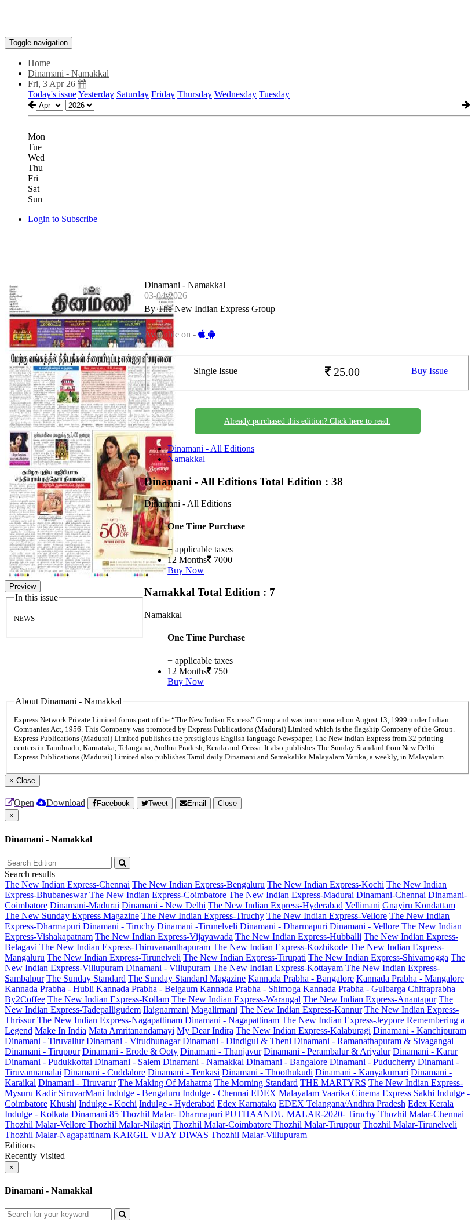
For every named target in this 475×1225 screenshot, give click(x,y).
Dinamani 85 (95, 1114)
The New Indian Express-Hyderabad (275, 905)
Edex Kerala (431, 1103)
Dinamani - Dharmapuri (283, 926)
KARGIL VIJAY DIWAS (161, 1135)
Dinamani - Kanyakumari (361, 1072)
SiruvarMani (81, 1093)
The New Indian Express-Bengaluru (198, 884)
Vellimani (362, 905)
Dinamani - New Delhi (164, 905)
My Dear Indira (205, 1030)
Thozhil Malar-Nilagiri (129, 1124)
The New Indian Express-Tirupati (244, 957)
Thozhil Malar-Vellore (46, 1124)
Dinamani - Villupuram (168, 968)
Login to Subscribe (62, 219)
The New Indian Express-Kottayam (278, 968)
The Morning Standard (256, 1083)
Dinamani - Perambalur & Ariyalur (327, 1051)
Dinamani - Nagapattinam (232, 1020)
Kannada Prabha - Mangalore (410, 978)
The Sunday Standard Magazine (187, 978)
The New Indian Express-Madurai (291, 895)
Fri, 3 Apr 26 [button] (53, 84)
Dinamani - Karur (425, 1051)
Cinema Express (381, 1093)
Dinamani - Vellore (364, 926)
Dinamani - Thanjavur (220, 1051)
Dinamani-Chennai (391, 895)
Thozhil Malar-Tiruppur (316, 1124)
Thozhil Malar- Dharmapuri (171, 1114)
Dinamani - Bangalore (286, 1062)
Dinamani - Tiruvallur (44, 1041)
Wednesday (235, 94)
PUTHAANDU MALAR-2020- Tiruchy (300, 1114)
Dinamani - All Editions (210, 448)
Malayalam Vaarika (314, 1093)
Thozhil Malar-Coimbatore (223, 1124)
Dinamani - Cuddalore (104, 1072)
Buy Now (185, 570)
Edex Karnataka (246, 1103)
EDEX (263, 1093)
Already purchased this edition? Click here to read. (307, 421)
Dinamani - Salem (127, 1062)
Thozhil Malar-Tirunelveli (410, 1124)
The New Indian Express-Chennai (67, 884)
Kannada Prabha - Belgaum (147, 989)
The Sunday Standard (86, 978)
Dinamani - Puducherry (372, 1062)
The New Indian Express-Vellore (326, 916)
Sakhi (424, 1093)
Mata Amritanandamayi (131, 1030)
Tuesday (274, 94)
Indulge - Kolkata (37, 1114)
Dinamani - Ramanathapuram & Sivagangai (374, 1041)
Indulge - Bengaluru (143, 1093)
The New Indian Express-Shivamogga (378, 957)
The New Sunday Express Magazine (72, 916)
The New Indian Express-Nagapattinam (109, 1020)
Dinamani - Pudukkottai (48, 1062)
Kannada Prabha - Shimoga (250, 989)
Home (39, 63)
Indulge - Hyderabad (177, 1103)
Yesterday (96, 94)
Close (227, 803)
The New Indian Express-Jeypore (343, 1020)
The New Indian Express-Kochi (325, 884)
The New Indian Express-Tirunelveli (114, 957)
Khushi (63, 1103)
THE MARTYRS (333, 1083)
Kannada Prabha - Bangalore (301, 978)
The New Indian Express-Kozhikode (280, 947)
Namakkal (186, 459)
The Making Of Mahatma (165, 1083)
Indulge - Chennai (215, 1093)
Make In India (60, 1030)
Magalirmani (214, 1010)
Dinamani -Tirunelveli (197, 926)
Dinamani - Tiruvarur (77, 1083)
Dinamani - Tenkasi (184, 1072)
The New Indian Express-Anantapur (369, 999)
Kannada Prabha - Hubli (49, 989)
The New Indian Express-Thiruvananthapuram (124, 947)
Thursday (194, 94)
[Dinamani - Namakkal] (237, 19)
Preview (22, 586)
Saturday (132, 94)
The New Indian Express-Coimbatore (157, 895)
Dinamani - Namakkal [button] (68, 73)
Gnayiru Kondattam (418, 905)
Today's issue (52, 94)
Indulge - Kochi (108, 1103)
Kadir (45, 1093)
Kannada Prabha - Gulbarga (354, 989)
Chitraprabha (431, 989)
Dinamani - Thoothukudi (267, 1072)
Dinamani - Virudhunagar (133, 1041)
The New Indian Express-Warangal (236, 999)
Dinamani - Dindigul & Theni (236, 1041)
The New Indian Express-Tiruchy (202, 916)
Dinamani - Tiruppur (42, 1051)
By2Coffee (25, 999)
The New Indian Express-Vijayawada (164, 937)
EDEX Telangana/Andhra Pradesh (342, 1103)
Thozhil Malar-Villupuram (259, 1135)
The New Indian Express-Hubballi (298, 937)
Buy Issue (429, 371)
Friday (163, 94)
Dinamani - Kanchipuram (419, 1030)
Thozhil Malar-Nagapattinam (58, 1135)
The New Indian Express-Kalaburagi (303, 1030)
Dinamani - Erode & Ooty (130, 1051)
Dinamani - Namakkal (203, 1062)
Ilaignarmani (166, 1010)
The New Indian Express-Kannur (301, 1010)
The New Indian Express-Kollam (108, 999)
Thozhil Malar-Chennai (421, 1114)
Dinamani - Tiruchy (119, 926)
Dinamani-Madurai (84, 905)
